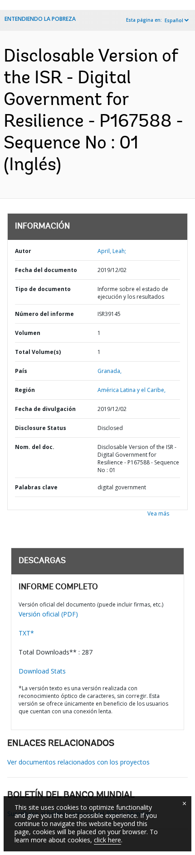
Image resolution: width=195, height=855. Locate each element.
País (21, 371)
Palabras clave (36, 487)
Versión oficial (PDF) (48, 614)
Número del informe (44, 314)
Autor (23, 251)
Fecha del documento (46, 270)
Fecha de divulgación (45, 409)
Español (174, 20)
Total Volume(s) (38, 352)
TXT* (26, 633)
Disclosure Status (40, 428)
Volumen (27, 333)
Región (25, 390)
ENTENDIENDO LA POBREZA (40, 19)
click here (107, 840)
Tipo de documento (43, 289)
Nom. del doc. (34, 447)
